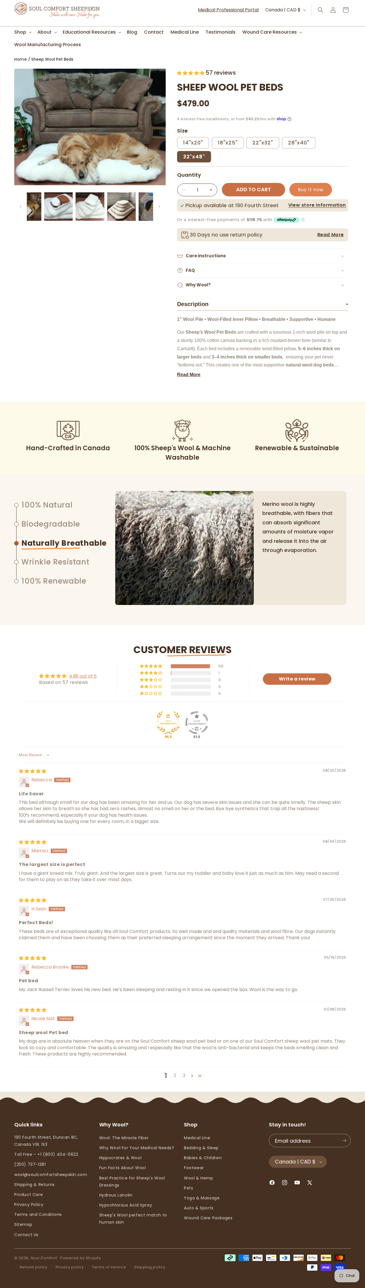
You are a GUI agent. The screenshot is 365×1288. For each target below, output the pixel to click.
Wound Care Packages (208, 1218)
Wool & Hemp (198, 1178)
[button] (22, 32)
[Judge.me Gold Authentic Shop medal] (168, 722)
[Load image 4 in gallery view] (90, 206)
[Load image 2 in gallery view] (27, 206)
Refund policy (33, 1267)
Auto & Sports (199, 1208)
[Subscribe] (344, 1140)
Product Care (28, 1194)
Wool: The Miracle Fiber (124, 1138)
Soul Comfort (44, 1258)
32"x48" (194, 156)
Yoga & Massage (202, 1198)
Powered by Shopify (80, 1258)
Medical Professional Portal (228, 10)
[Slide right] (159, 206)
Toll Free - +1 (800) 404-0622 (46, 1154)
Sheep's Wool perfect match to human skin (133, 1218)
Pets (188, 1188)
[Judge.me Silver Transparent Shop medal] (196, 722)
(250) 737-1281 (30, 1164)
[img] (32, 771)
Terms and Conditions (38, 1214)
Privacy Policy (28, 1204)
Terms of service (109, 1267)
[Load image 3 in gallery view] (58, 206)
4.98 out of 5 (83, 676)
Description (262, 304)
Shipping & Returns (34, 1184)
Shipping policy (149, 1267)
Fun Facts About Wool (122, 1168)
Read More (330, 234)
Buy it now (310, 190)
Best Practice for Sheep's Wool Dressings (132, 1181)
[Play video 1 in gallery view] (153, 206)
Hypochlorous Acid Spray (125, 1205)
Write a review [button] (297, 679)
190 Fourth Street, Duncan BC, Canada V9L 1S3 (46, 1140)
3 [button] (184, 1075)
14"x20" (193, 142)
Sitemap (23, 1224)
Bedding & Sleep (201, 1148)
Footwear (194, 1168)
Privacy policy (70, 1267)
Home (20, 59)
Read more (188, 374)
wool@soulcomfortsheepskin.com (50, 1174)
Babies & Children (203, 1158)
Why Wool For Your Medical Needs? (136, 1148)
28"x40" (298, 142)
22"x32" (262, 142)
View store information (317, 205)
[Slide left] (20, 206)
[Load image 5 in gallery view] (121, 206)
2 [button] (175, 1075)
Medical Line (197, 1138)
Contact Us (26, 1235)
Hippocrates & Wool (120, 1158)
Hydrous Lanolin (116, 1195)
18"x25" (228, 142)
